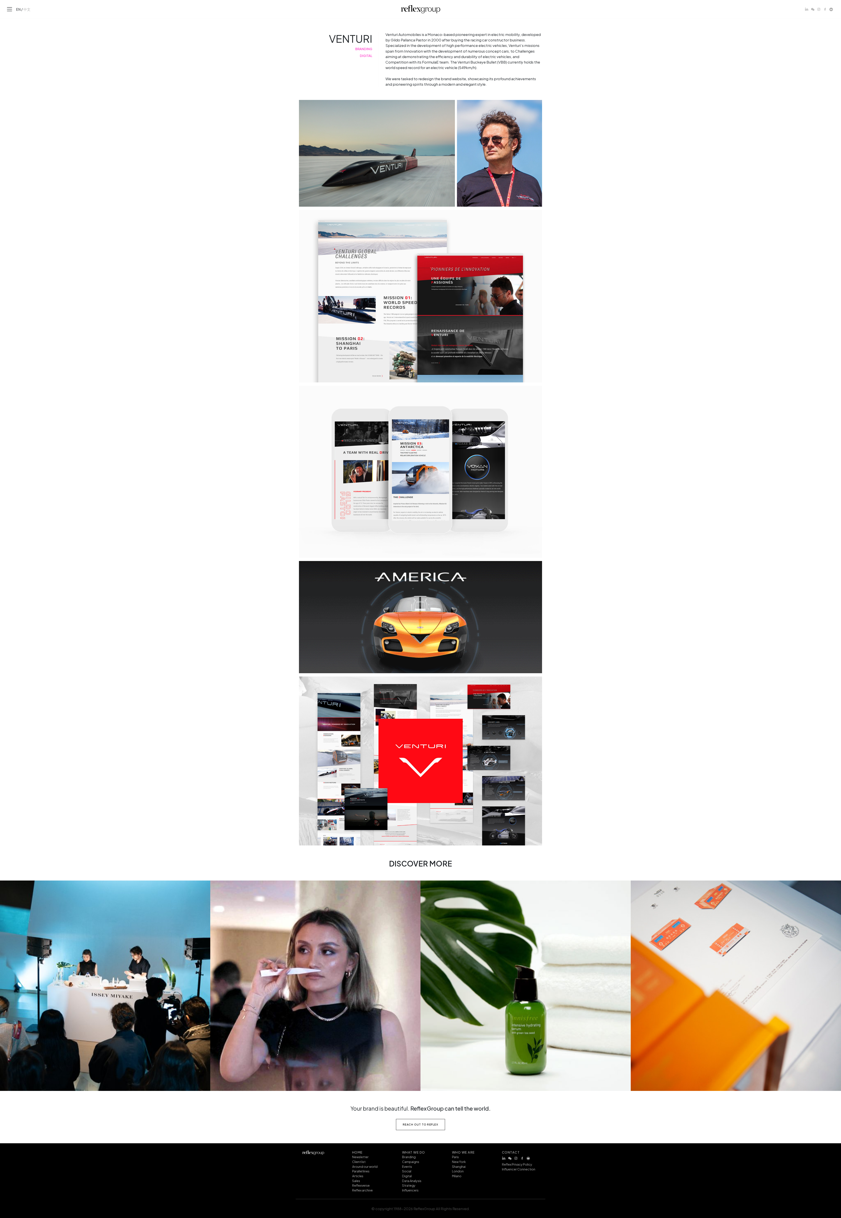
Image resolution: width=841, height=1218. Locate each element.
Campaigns (410, 1161)
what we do (413, 1152)
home (357, 1152)
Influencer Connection (518, 1169)
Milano (456, 1176)
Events (407, 1166)
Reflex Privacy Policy (517, 1164)
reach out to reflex (420, 1124)
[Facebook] (825, 9)
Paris (455, 1156)
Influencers (410, 1190)
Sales (356, 1180)
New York (459, 1161)
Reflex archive (362, 1190)
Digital (407, 1176)
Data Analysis (411, 1180)
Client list (359, 1161)
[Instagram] (819, 9)
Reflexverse (361, 1185)
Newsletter (360, 1156)
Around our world (365, 1166)
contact (511, 1152)
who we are (463, 1152)
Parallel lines (360, 1171)
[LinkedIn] (806, 9)
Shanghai (459, 1166)
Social (406, 1171)
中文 (26, 9)
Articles (357, 1176)
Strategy (408, 1185)
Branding (409, 1156)
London (458, 1171)
